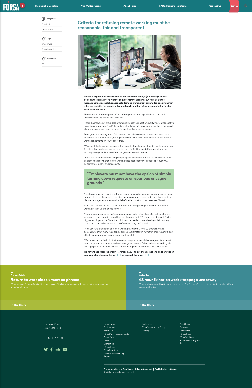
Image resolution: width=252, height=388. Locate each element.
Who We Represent (91, 5)
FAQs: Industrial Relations (173, 5)
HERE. (147, 255)
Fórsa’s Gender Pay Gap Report (114, 355)
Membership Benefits (46, 5)
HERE (119, 255)
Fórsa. (114, 372)
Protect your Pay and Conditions (118, 369)
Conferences (147, 324)
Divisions (108, 340)
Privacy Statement (143, 369)
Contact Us (215, 5)
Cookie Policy (161, 369)
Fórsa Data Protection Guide (116, 334)
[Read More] (132, 308)
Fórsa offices (109, 347)
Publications (109, 327)
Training (145, 330)
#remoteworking (49, 49)
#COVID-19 (47, 44)
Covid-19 (46, 24)
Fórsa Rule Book (111, 350)
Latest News (47, 29)
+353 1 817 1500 (54, 338)
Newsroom (108, 330)
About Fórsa (130, 5)
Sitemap (173, 369)
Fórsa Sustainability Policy (153, 327)
